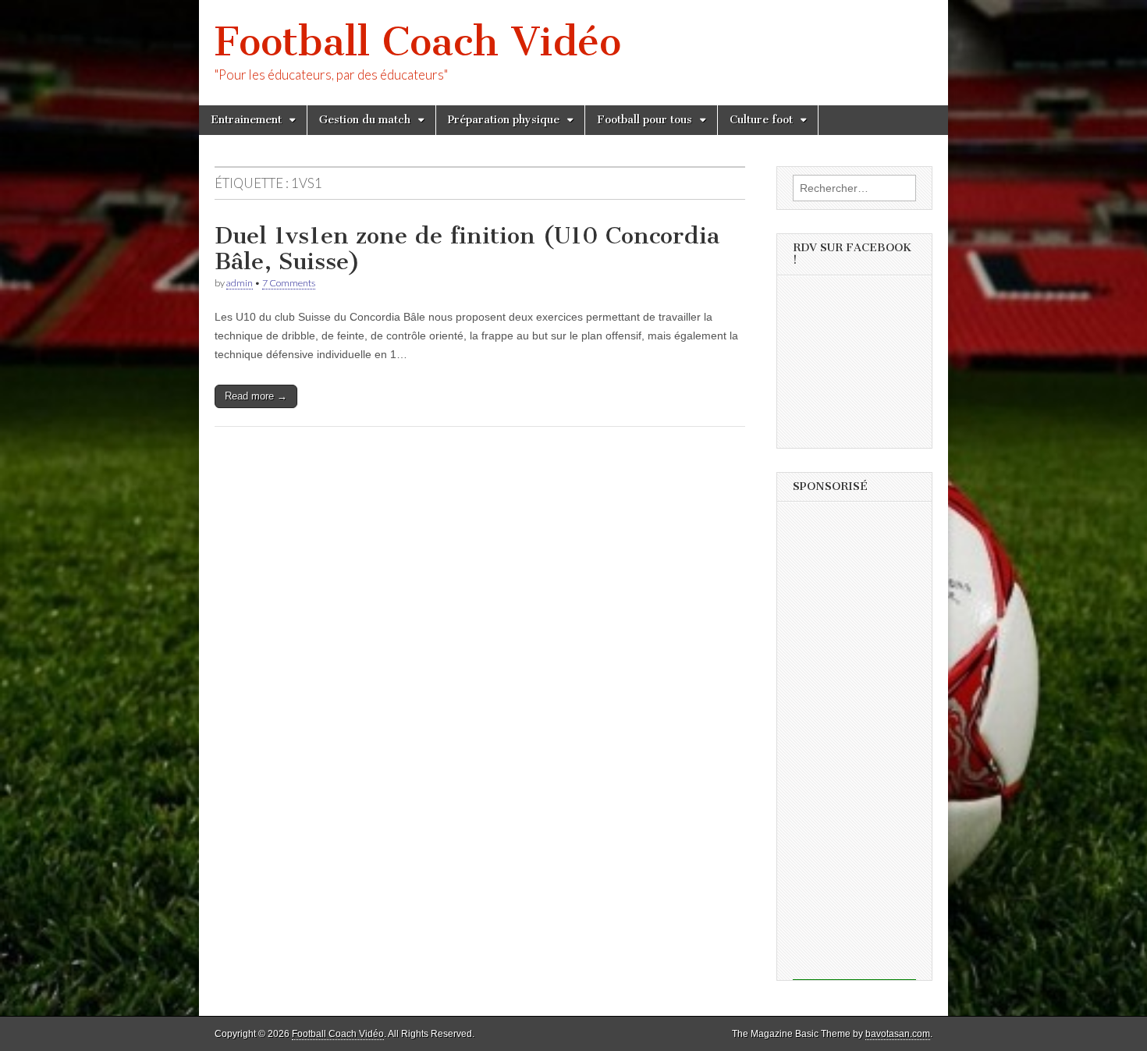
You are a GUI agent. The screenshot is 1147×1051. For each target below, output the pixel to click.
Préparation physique (503, 119)
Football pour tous (644, 119)
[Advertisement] (854, 746)
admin (239, 283)
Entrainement (246, 119)
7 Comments (288, 283)
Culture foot (761, 119)
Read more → (256, 396)
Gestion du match (364, 119)
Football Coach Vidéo (418, 42)
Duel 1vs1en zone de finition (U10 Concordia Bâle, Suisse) (467, 249)
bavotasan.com (897, 1033)
